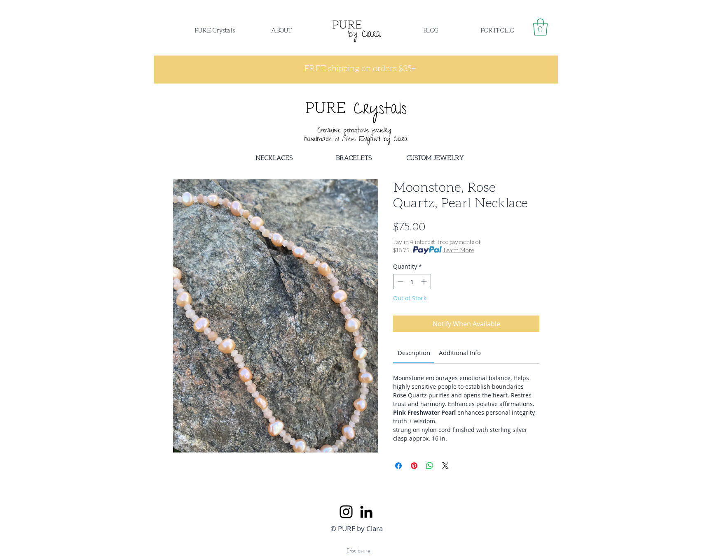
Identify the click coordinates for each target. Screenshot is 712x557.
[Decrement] (399, 281)
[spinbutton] (412, 281)
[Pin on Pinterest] (414, 466)
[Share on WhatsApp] (430, 466)
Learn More (458, 249)
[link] (540, 27)
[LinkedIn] (366, 511)
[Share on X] (445, 466)
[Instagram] (346, 511)
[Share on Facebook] (398, 466)
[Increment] (424, 281)
